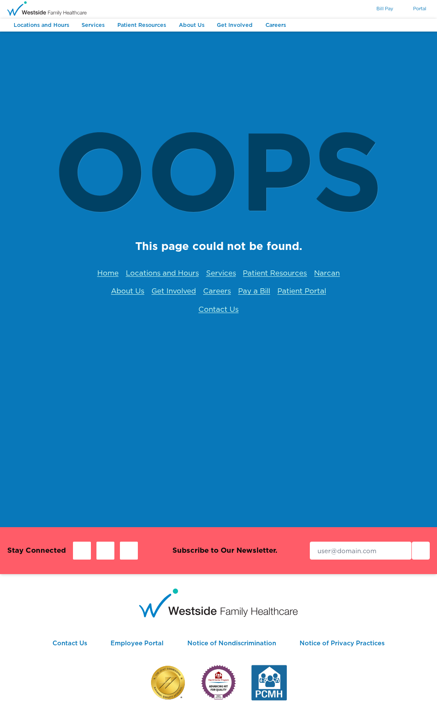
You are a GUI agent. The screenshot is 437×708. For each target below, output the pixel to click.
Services (221, 273)
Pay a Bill (254, 291)
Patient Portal (301, 291)
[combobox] (354, 9)
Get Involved (173, 291)
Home (108, 273)
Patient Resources (275, 273)
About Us (127, 291)
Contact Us (218, 309)
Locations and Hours (162, 273)
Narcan (327, 273)
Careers (217, 291)
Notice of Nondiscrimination (231, 642)
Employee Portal (137, 642)
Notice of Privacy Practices (342, 642)
